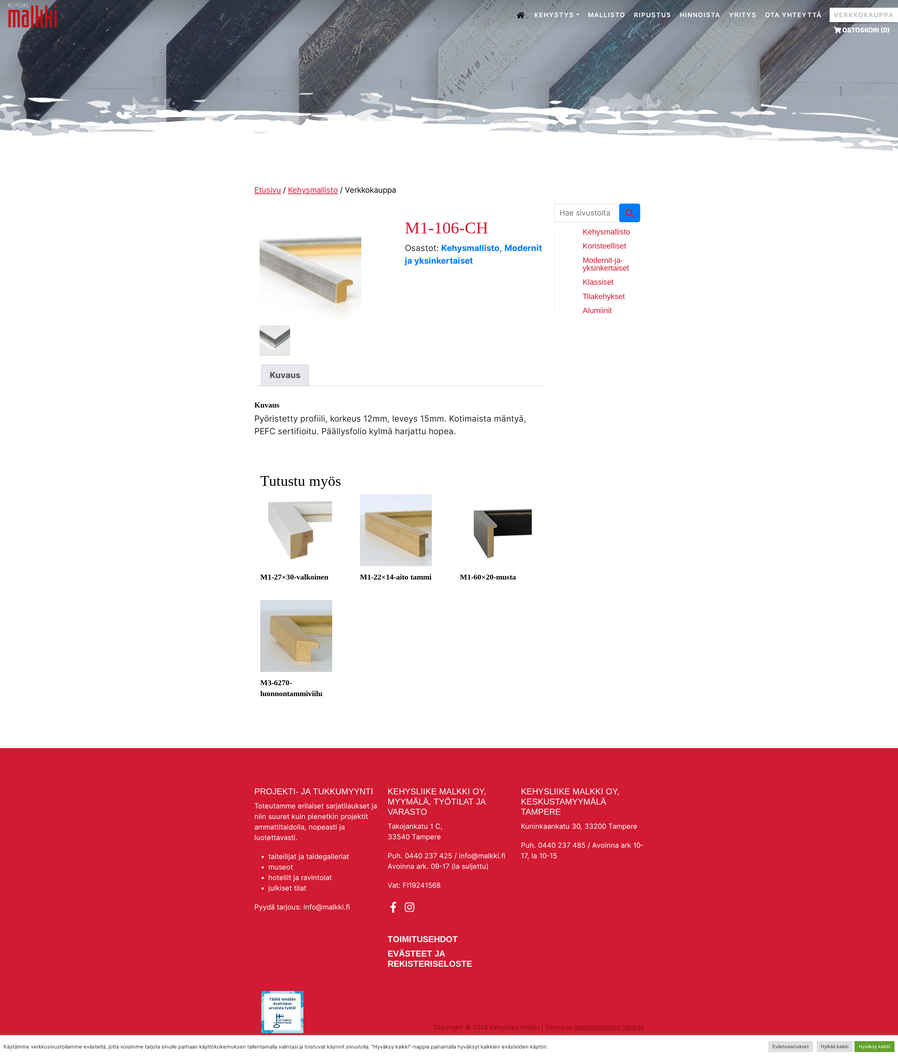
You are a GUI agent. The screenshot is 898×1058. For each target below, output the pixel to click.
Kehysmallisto (313, 189)
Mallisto (606, 15)
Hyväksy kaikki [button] (874, 1046)
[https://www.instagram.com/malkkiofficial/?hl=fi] (409, 907)
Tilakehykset (604, 296)
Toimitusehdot (423, 939)
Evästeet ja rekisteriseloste (430, 958)
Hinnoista (700, 15)
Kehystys (554, 15)
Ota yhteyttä (793, 15)
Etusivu (521, 13)
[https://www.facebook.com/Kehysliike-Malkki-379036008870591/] (394, 907)
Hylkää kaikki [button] (835, 1046)
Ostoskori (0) (865, 30)
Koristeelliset (604, 246)
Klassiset (598, 282)
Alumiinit (597, 310)
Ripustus (652, 15)
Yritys (743, 15)
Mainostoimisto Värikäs (609, 1027)
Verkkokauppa (864, 15)
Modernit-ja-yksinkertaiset (606, 264)
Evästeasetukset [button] (790, 1046)
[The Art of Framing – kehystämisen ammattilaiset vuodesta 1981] (32, 15)
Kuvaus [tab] (285, 375)
